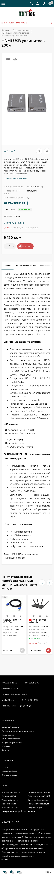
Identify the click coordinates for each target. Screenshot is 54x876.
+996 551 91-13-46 (31, 683)
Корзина (5, 767)
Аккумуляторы (35, 807)
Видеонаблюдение (10, 727)
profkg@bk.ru (8, 700)
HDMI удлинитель (28, 554)
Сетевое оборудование (39, 792)
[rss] (30, 706)
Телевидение (8, 735)
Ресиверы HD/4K (9, 796)
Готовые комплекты (11, 792)
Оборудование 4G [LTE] (39, 796)
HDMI (14, 554)
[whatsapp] (24, 706)
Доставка (6, 746)
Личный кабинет (9, 771)
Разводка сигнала (21, 30)
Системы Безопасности (39, 800)
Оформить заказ (9, 775)
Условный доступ (10, 800)
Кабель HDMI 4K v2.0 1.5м (12, 621)
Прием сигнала (9, 804)
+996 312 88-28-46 (10, 688)
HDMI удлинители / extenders (15, 33)
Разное (31, 811)
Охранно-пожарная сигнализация (18, 731)
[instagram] (21, 706)
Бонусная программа (12, 742)
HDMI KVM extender (14, 558)
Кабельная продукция (38, 804)
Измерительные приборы (14, 811)
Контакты (6, 750)
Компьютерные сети (11, 739)
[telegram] (27, 706)
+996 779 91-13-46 (9, 683)
